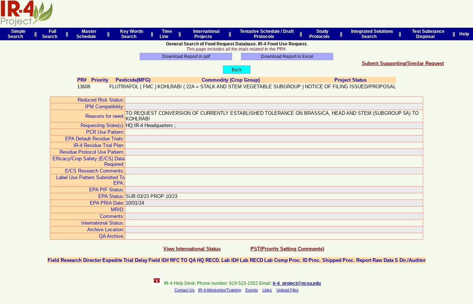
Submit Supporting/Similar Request (403, 63)
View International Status (192, 249)
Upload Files (287, 290)
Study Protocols (320, 34)
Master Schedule (87, 34)
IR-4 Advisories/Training (219, 290)
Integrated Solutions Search (371, 34)
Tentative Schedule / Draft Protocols (266, 34)
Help (464, 34)
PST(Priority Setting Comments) (287, 249)
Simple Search (16, 34)
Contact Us (184, 290)
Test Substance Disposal (427, 34)
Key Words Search (130, 34)
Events (251, 290)
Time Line (166, 34)
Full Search (50, 34)
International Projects (205, 34)
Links (267, 290)
